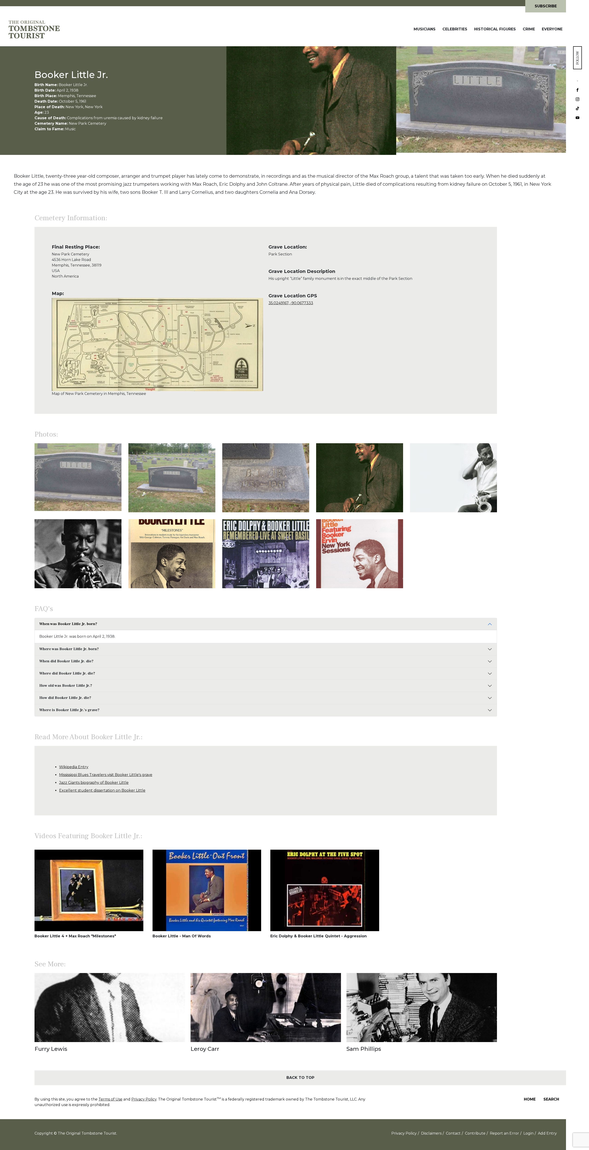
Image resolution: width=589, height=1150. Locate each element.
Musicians (425, 29)
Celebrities (454, 29)
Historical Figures (495, 29)
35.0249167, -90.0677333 (291, 303)
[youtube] (577, 118)
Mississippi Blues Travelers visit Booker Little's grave (105, 775)
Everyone (552, 29)
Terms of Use (110, 1099)
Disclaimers (431, 1133)
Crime (529, 29)
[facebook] (577, 90)
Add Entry (547, 1133)
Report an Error (504, 1133)
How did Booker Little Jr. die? (65, 697)
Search (551, 1099)
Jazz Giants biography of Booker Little (94, 782)
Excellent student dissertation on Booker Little (102, 790)
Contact (453, 1133)
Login (528, 1133)
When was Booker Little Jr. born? (68, 624)
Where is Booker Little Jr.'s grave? (69, 710)
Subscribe (546, 6)
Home (530, 1099)
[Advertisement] (531, 316)
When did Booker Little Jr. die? (66, 661)
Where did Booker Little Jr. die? (67, 673)
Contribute (475, 1133)
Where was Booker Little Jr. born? (69, 649)
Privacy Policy (143, 1099)
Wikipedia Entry (73, 767)
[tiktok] (577, 108)
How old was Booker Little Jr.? (65, 685)
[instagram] (577, 99)
